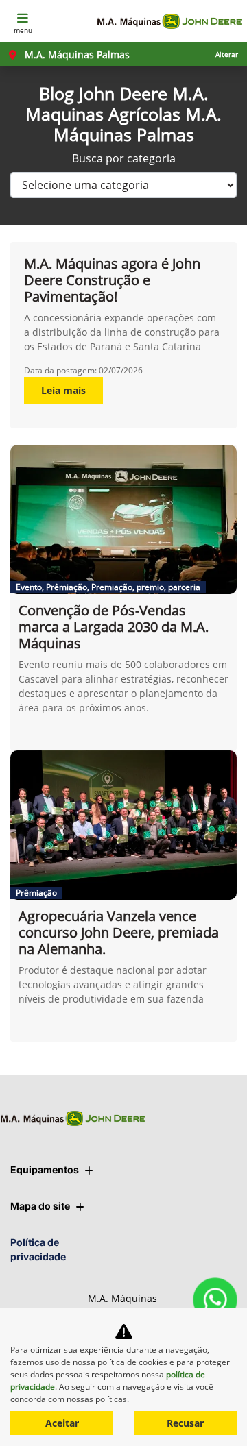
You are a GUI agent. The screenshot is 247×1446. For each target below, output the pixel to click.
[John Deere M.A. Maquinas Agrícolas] (169, 21)
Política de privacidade (38, 1249)
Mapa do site (40, 1206)
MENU (23, 30)
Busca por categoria (124, 158)
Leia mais (63, 390)
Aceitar (62, 1423)
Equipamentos (44, 1169)
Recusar (185, 1423)
